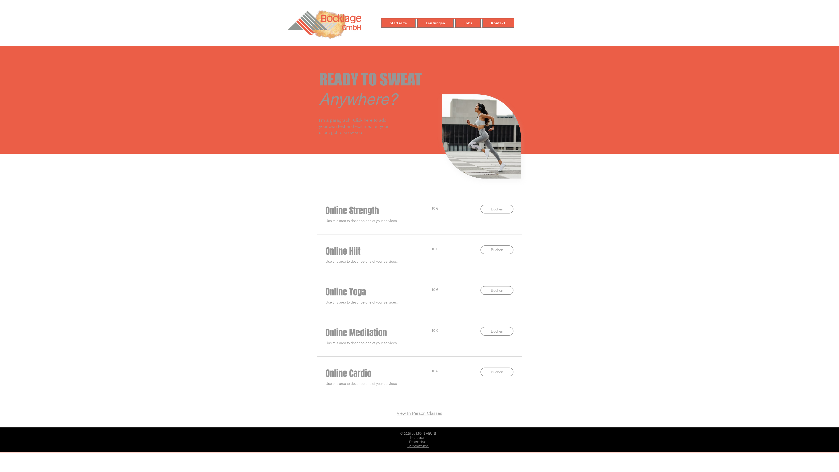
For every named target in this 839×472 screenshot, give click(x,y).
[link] (373, 210)
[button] (496, 209)
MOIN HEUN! (426, 433)
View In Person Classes (419, 413)
